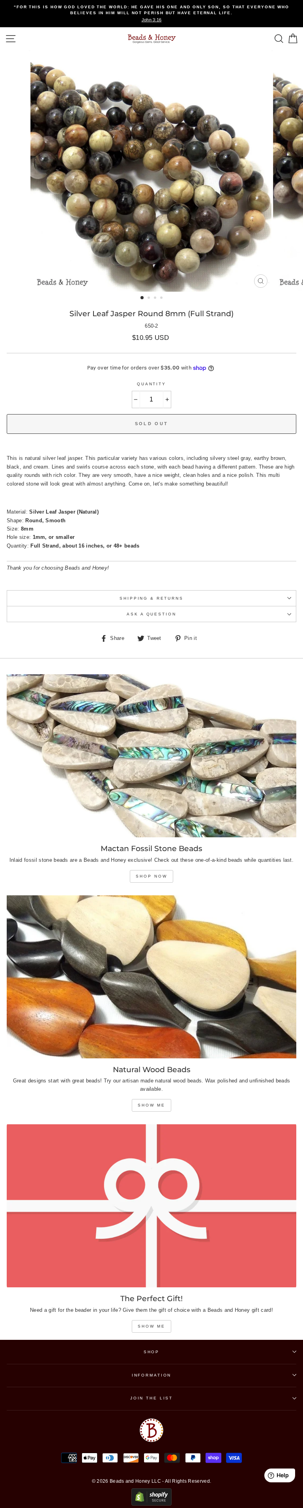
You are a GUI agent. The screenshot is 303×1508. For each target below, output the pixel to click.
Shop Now (151, 876)
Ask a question (151, 614)
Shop (151, 1352)
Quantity (151, 384)
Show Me (151, 1105)
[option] (151, 13)
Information (152, 1375)
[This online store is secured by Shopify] (151, 1504)
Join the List (151, 1398)
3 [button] (156, 298)
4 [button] (162, 298)
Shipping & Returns (151, 598)
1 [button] (142, 298)
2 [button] (150, 298)
